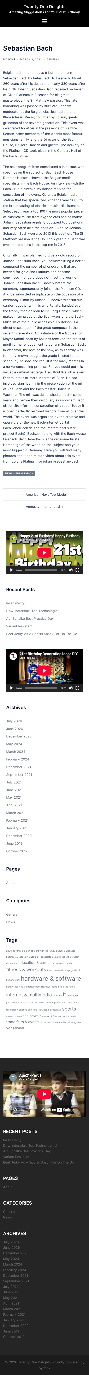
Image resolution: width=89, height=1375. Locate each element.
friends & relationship (58, 970)
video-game (74, 1022)
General (53, 59)
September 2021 (19, 775)
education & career (34, 962)
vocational (15, 1028)
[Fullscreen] (77, 570)
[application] (44, 552)
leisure (15, 1002)
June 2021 (14, 790)
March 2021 (15, 813)
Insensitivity (15, 603)
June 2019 (14, 843)
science (23, 1009)
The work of (46, 1016)
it (64, 994)
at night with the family (43, 951)
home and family (66, 986)
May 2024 (14, 744)
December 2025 (19, 736)
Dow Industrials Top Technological (33, 611)
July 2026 (14, 721)
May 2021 (14, 797)
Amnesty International (43, 506)
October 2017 (17, 851)
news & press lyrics (19, 473)
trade (73, 1016)
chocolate (46, 957)
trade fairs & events (23, 1022)
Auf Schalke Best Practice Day (30, 618)
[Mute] (71, 570)
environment (58, 963)
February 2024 (17, 759)
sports (69, 1009)
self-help (32, 1009)
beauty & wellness (65, 951)
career (34, 956)
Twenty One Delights (45, 6)
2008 (9, 951)
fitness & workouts (26, 969)
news (42, 1002)
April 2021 (14, 805)
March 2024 (15, 751)
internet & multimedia (29, 994)
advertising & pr (21, 951)
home (54, 986)
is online (57, 995)
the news (30, 1016)
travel (44, 1022)
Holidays (46, 986)
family (69, 963)
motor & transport (29, 1002)
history (9, 986)
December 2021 (18, 767)
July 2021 (13, 782)
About (11, 883)
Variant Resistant (19, 626)
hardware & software (51, 978)
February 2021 (17, 820)
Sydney (44, 1368)
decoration (11, 963)
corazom (74, 957)
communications (60, 957)
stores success (14, 1016)
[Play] (12, 570)
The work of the (61, 1016)
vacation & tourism (57, 1022)
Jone (11, 59)
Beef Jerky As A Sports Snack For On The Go (41, 634)
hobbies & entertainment (27, 986)
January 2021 (16, 828)
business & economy (17, 957)
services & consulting (49, 1009)
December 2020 (19, 836)
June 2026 (14, 729)
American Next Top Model (46, 494)
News (10, 922)
